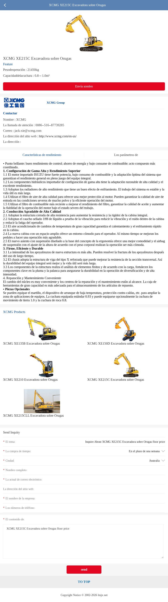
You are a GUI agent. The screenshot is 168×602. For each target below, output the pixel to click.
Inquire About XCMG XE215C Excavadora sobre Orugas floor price (125, 441)
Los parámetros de (126, 155)
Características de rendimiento (42, 155)
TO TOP (84, 582)
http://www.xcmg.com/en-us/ (57, 136)
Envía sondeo (84, 86)
